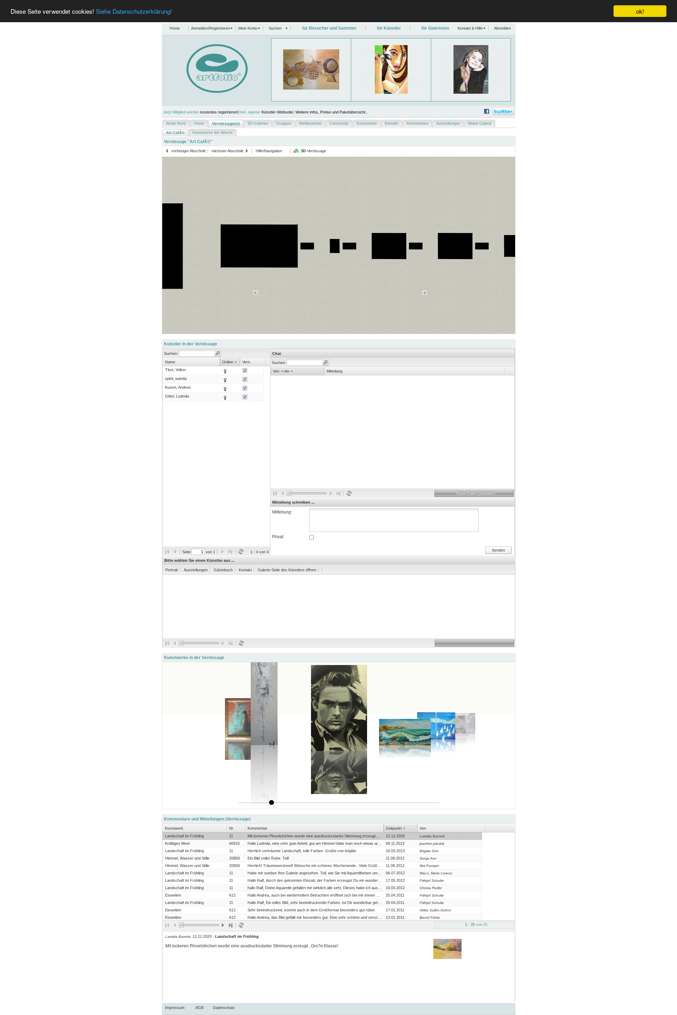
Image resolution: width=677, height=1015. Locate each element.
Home (175, 28)
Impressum (174, 1007)
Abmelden (502, 28)
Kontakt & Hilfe (470, 28)
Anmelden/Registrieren (210, 28)
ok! (640, 11)
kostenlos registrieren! (219, 112)
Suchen (275, 28)
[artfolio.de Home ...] (205, 91)
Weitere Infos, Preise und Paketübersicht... (331, 112)
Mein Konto (247, 28)
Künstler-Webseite (277, 112)
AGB (199, 1007)
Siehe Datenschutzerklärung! (134, 11)
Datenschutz (224, 1007)
